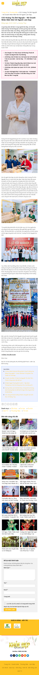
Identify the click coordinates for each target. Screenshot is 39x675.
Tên (5, 583)
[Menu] (3, 3)
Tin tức (25, 411)
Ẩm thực (14, 408)
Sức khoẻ (5, 668)
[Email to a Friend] (11, 404)
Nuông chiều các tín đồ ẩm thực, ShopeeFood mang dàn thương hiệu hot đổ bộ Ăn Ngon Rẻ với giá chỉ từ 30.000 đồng (19, 390)
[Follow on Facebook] (11, 655)
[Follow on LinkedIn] (28, 655)
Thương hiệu (13, 12)
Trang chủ (4, 12)
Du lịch (30, 408)
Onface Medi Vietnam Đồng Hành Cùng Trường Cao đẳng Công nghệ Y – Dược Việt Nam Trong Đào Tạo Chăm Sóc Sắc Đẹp (19, 373)
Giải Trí (5, 411)
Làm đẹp (32, 664)
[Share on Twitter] (8, 404)
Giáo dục (12, 668)
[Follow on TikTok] (14, 655)
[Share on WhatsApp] (2, 404)
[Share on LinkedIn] (16, 404)
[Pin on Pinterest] (13, 404)
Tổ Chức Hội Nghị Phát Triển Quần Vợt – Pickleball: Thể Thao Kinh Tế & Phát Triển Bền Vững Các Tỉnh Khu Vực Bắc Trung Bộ (20, 73)
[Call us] (19, 655)
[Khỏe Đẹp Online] (19, 3)
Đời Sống (18, 668)
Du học (22, 408)
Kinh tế (25, 668)
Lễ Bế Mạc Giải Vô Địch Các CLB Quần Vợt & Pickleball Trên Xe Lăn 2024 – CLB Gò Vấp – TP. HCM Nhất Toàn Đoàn (21, 59)
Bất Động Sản (32, 668)
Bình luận (7, 567)
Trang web (7, 596)
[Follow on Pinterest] (22, 655)
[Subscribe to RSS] (25, 655)
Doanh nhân (15, 664)
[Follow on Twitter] (17, 655)
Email (6, 589)
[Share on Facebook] (5, 404)
